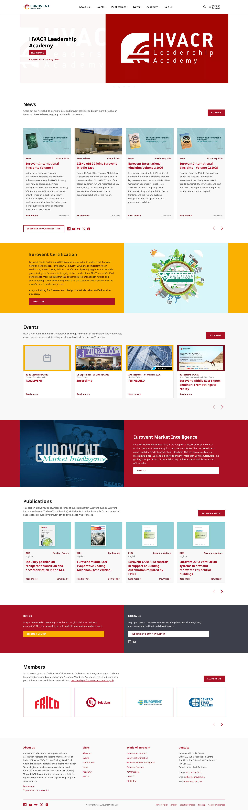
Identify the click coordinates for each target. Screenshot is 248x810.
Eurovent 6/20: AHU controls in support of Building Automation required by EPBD (148, 568)
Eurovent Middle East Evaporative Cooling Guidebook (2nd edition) (94, 566)
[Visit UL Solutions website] (98, 702)
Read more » (32, 215)
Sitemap (201, 804)
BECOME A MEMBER (36, 634)
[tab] (114, 86)
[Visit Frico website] (47, 702)
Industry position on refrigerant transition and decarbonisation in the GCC (45, 566)
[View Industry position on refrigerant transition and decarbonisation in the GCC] (47, 535)
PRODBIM (131, 781)
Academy (152, 7)
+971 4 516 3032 (194, 772)
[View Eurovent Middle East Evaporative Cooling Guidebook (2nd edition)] (98, 535)
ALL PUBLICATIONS (211, 513)
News (136, 7)
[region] (124, 48)
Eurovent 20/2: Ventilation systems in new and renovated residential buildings (198, 568)
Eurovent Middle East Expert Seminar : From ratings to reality (200, 385)
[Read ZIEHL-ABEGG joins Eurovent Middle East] (98, 141)
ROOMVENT (34, 381)
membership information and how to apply (92, 680)
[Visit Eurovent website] (149, 702)
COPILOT (131, 776)
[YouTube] (73, 228)
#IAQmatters (133, 771)
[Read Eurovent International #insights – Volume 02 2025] (201, 141)
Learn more (42, 786)
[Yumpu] (88, 228)
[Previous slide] (214, 228)
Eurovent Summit (135, 767)
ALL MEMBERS (214, 678)
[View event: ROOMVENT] (47, 358)
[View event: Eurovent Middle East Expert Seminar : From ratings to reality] (201, 358)
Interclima (84, 381)
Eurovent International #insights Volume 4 (42, 166)
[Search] (204, 6)
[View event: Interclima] (98, 358)
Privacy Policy (162, 804)
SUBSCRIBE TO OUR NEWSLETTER (44, 228)
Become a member (39, 66)
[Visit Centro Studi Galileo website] (201, 702)
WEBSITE (141, 470)
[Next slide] (222, 407)
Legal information (187, 804)
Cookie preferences (216, 804)
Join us (168, 7)
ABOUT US (36, 59)
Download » (63, 578)
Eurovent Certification (137, 757)
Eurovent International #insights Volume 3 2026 (145, 166)
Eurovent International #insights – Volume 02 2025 (198, 166)
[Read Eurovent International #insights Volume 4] (47, 141)
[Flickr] (78, 228)
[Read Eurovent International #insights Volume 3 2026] (149, 141)
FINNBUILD (136, 381)
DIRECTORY (38, 301)
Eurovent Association (137, 753)
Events (100, 7)
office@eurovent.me (195, 776)
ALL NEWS (216, 112)
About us (84, 7)
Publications (118, 7)
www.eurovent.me (193, 781)
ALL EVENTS (215, 335)
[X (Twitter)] (83, 228)
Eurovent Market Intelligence (141, 762)
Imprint (174, 804)
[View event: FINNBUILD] (149, 358)
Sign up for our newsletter (36, 790)
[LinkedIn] (69, 228)
